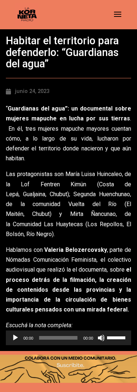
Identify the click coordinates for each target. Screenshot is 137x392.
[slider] (117, 337)
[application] (68, 338)
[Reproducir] (15, 337)
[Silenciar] (101, 337)
